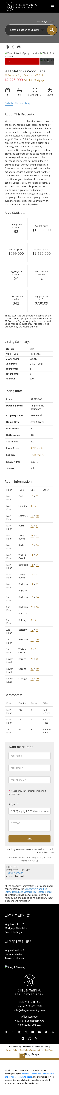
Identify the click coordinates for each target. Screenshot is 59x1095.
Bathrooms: (13, 695)
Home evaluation (14, 954)
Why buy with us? (14, 924)
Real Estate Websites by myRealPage (36, 1050)
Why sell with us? (14, 950)
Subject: (12, 804)
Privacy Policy (12, 1050)
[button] (6, 1032)
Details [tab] (9, 103)
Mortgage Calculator (16, 928)
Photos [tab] (19, 103)
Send (30, 838)
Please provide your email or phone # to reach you (27, 792)
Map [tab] (28, 103)
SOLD (52, 22)
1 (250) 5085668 (14, 873)
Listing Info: (13, 391)
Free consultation (14, 958)
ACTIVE (40, 22)
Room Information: (18, 481)
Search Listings (13, 932)
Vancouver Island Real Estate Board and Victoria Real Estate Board (28, 890)
